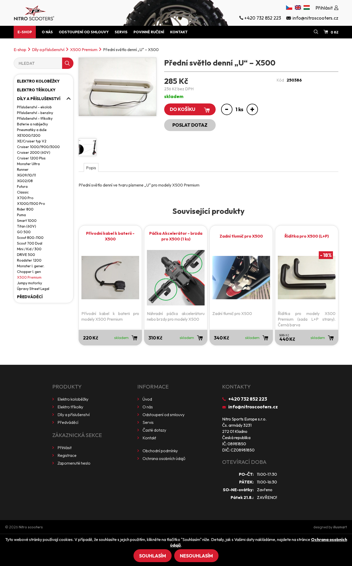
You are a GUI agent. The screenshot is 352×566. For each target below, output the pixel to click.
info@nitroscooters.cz (253, 407)
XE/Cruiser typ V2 (31, 141)
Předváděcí (30, 296)
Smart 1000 (27, 220)
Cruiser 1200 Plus (31, 158)
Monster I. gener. (30, 266)
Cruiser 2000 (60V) (33, 152)
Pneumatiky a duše (32, 129)
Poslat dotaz (189, 125)
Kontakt (179, 32)
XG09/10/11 (26, 175)
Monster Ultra (28, 163)
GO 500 (24, 232)
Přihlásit (64, 447)
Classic (23, 192)
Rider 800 (25, 209)
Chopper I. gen (29, 271)
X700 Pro (25, 198)
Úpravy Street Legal (33, 288)
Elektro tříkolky (36, 89)
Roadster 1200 (29, 260)
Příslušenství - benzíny (35, 112)
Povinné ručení (148, 32)
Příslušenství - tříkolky (35, 118)
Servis (121, 32)
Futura (22, 186)
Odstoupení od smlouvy (84, 32)
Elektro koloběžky (38, 81)
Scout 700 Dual (29, 243)
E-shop (25, 32)
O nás (47, 32)
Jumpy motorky (29, 283)
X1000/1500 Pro (31, 203)
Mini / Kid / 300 (29, 249)
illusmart (340, 527)
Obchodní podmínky (160, 450)
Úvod (147, 399)
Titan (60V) (26, 226)
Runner (23, 169)
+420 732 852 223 (247, 399)
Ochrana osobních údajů (164, 458)
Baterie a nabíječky (32, 124)
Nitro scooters (31, 527)
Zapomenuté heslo (73, 463)
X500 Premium (83, 49)
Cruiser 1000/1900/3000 (38, 146)
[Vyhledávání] (316, 32)
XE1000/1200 (28, 135)
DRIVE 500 (26, 254)
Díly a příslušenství (48, 49)
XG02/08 (25, 181)
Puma (21, 215)
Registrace (67, 455)
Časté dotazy (154, 430)
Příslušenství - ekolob (34, 107)
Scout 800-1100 (30, 237)
